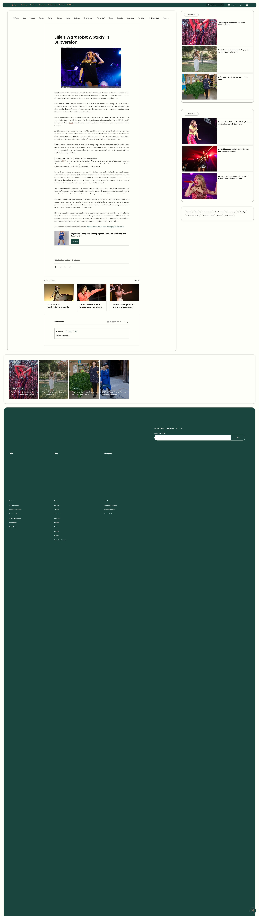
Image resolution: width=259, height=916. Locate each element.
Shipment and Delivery (15, 509)
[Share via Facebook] (55, 267)
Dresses (188, 212)
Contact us (12, 501)
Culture (59, 18)
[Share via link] (70, 267)
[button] (247, 5)
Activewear (57, 514)
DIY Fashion (229, 216)
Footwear (56, 505)
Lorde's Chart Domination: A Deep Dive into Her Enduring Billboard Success (58, 306)
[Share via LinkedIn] (65, 267)
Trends (41, 18)
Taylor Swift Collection (60, 540)
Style (44, 386)
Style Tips (243, 212)
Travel (111, 18)
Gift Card (56, 535)
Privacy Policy (12, 522)
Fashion (50, 18)
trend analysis (219, 212)
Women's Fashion (18, 388)
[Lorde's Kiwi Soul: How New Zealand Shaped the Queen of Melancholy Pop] (91, 292)
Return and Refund (14, 505)
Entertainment (88, 18)
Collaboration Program (110, 505)
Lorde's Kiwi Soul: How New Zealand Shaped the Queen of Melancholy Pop (92, 306)
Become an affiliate (109, 509)
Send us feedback (109, 514)
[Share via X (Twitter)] (60, 267)
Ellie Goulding (59, 260)
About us (106, 501)
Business (77, 18)
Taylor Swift (101, 18)
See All (137, 280)
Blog (24, 18)
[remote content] (91, 68)
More (165, 18)
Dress (56, 501)
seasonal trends (207, 212)
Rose (196, 212)
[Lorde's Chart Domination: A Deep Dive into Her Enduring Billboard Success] (59, 292)
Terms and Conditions (15, 518)
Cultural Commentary (193, 216)
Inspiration (130, 18)
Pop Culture (141, 18)
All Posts (16, 18)
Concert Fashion (208, 216)
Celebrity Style (154, 18)
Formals (56, 531)
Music (68, 18)
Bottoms (56, 522)
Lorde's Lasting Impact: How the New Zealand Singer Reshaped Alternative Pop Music (124, 306)
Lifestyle (32, 18)
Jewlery (56, 509)
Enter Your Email (159, 433)
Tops (55, 527)
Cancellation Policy (14, 514)
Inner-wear (57, 518)
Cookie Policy (12, 527)
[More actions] (128, 31)
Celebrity (120, 18)
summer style (232, 212)
